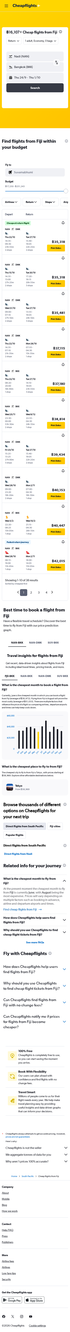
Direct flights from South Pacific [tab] (24, 826)
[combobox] (38, 172)
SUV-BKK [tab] (53, 642)
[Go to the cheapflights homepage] (26, 6)
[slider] (66, 191)
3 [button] (39, 592)
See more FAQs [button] (35, 942)
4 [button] (46, 592)
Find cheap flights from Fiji (20, 909)
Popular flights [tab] (14, 834)
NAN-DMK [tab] (35, 642)
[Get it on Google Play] (12, 1300)
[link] (13, 1316)
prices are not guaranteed (17, 1136)
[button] (6, 6)
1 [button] (23, 592)
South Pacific (28, 1176)
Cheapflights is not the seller (23, 1148)
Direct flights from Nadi (18, 853)
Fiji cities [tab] (55, 826)
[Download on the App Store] (34, 1300)
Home (14, 1176)
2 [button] (31, 592)
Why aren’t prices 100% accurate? (27, 1161)
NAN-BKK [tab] (17, 642)
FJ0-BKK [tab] (10, 676)
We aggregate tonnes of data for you (28, 1154)
